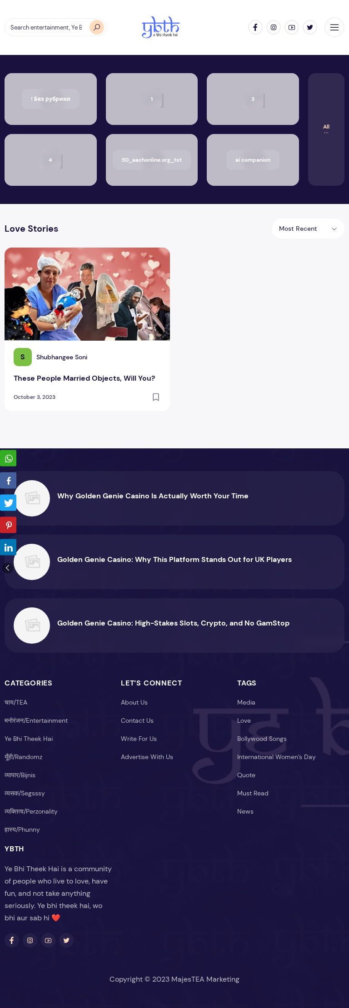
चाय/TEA (16, 702)
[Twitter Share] (8, 502)
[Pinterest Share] (8, 524)
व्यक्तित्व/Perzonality (31, 811)
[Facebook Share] (8, 480)
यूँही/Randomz (23, 757)
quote (246, 775)
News (245, 811)
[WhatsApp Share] (8, 458)
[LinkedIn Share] (8, 547)
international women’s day (276, 757)
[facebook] (255, 27)
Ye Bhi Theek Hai (29, 739)
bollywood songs (262, 739)
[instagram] (273, 27)
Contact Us (137, 720)
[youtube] (291, 27)
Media (246, 702)
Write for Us (139, 739)
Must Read (253, 793)
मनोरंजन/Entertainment (36, 720)
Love (244, 720)
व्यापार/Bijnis (20, 775)
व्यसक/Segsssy (25, 793)
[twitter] (310, 27)
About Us (134, 702)
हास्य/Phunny (22, 829)
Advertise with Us (147, 757)
